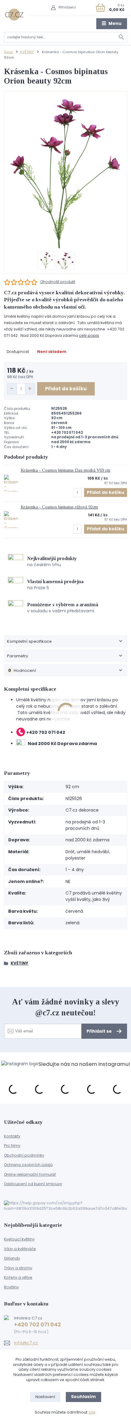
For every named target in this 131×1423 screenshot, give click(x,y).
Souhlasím (83, 1397)
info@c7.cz (26, 1343)
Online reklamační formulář (30, 1174)
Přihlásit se (100, 1031)
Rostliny (11, 1287)
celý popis (89, 335)
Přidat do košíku (66, 388)
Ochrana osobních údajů (28, 1164)
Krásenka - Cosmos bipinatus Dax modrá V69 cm (65, 470)
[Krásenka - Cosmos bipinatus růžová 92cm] (11, 519)
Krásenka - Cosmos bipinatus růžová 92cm (59, 507)
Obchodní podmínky (24, 1155)
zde (91, 1412)
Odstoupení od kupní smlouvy (33, 1183)
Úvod (8, 52)
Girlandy (12, 1258)
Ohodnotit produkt (57, 281)
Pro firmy (12, 1145)
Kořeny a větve (18, 1277)
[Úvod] (14, 14)
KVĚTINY (27, 52)
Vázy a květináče (20, 1248)
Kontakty (12, 1136)
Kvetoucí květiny (19, 1239)
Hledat (121, 37)
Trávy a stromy (18, 1268)
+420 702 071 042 (37, 1324)
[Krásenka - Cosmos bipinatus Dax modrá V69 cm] (11, 483)
